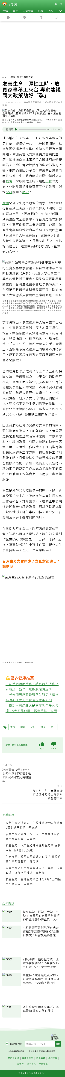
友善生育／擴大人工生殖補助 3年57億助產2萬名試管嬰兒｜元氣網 (34, 825)
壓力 (25, 192)
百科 (51, 11)
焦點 (5, 11)
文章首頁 (31, 1064)
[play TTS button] (16, 129)
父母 (9, 192)
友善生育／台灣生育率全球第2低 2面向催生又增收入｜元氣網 (33, 881)
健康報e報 (16, 1043)
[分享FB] (8, 17)
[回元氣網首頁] (12, 4)
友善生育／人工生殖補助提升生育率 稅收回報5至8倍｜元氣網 (33, 847)
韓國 (5, 203)
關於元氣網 (13, 1058)
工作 (48, 181)
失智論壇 (28, 11)
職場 (9, 181)
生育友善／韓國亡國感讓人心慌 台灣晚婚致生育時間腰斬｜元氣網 (33, 858)
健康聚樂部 (27, 1058)
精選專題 (40, 1058)
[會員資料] (56, 4)
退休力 (20, 1064)
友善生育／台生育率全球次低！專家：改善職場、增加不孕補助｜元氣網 (34, 870)
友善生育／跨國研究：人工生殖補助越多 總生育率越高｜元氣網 (33, 836)
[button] (60, 10)
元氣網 (11, 77)
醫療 (41, 11)
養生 (15, 11)
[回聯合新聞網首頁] (4, 4)
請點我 (7, 566)
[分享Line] (24, 17)
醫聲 (19, 77)
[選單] (61, 4)
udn (4, 77)
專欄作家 (43, 1064)
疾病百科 (52, 1058)
